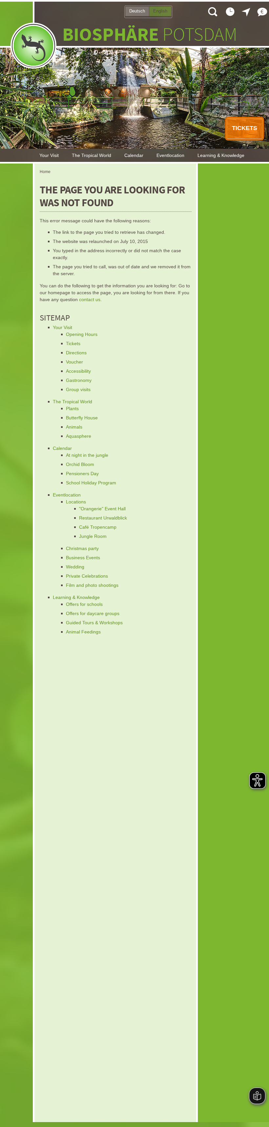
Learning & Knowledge (220, 155)
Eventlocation (170, 155)
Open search (212, 11)
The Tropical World (91, 155)
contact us (89, 299)
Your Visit (49, 155)
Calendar (133, 155)
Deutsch (137, 11)
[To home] (33, 45)
